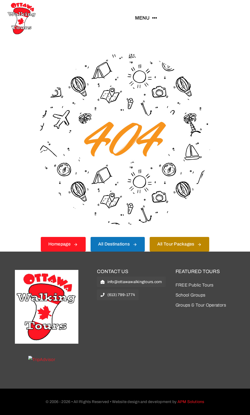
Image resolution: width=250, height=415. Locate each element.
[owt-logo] (46, 272)
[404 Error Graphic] (125, 55)
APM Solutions (190, 402)
